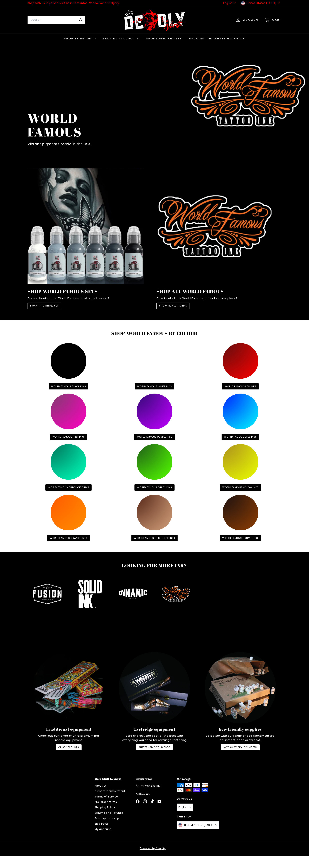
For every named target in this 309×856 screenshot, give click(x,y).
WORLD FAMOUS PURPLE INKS (154, 437)
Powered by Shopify (153, 848)
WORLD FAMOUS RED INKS (240, 386)
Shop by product (119, 38)
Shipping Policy (105, 807)
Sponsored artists (164, 38)
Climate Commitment (110, 791)
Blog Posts (102, 823)
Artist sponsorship (107, 818)
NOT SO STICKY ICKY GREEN (240, 747)
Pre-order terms (106, 802)
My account (103, 829)
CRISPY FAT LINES (68, 747)
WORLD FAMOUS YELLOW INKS (240, 487)
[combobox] (56, 20)
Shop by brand (78, 38)
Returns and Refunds (109, 813)
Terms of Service (106, 796)
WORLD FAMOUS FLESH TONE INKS (154, 538)
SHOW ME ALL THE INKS (173, 305)
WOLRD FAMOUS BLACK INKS (68, 386)
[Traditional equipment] (68, 687)
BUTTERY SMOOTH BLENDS (154, 747)
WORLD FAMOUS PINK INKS (68, 437)
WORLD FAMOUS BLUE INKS (240, 437)
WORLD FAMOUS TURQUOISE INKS (68, 487)
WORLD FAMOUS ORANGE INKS (68, 538)
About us (101, 785)
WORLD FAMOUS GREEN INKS (154, 487)
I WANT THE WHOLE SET (44, 305)
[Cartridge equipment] (154, 687)
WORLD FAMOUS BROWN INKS (240, 538)
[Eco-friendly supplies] (240, 687)
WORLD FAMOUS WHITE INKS (154, 386)
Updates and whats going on (217, 38)
